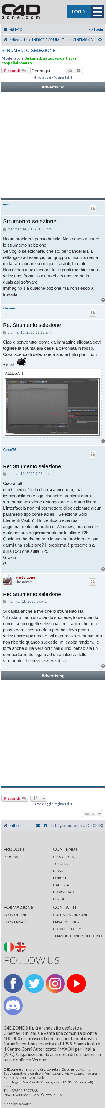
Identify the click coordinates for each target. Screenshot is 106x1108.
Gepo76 (9, 450)
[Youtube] (76, 983)
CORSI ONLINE (15, 915)
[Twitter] (34, 983)
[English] (20, 947)
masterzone (25, 577)
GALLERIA (61, 885)
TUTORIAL (61, 863)
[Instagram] (55, 983)
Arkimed (33, 58)
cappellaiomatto (16, 63)
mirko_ (8, 204)
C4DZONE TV (63, 856)
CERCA (58, 899)
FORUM (59, 878)
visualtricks (66, 58)
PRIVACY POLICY (66, 922)
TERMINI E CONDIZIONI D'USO (77, 936)
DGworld (24, 1104)
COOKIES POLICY (67, 929)
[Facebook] (13, 983)
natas (48, 58)
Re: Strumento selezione (32, 325)
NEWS (58, 870)
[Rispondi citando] (92, 208)
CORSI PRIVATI (15, 922)
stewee (9, 308)
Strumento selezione (28, 50)
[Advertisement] (53, 145)
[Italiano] (9, 947)
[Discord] (13, 1005)
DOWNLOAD (63, 892)
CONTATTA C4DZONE (70, 915)
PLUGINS (11, 856)
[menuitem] (16, 29)
